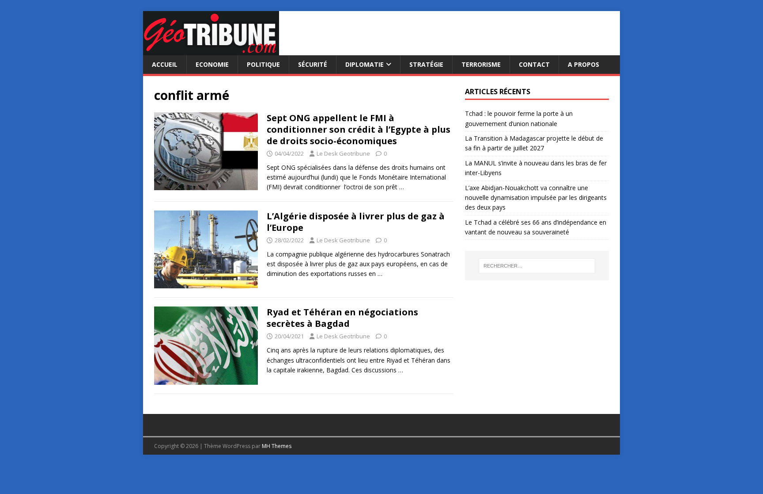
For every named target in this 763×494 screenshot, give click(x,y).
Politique (263, 64)
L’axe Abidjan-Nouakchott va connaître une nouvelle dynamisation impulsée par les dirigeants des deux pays (536, 198)
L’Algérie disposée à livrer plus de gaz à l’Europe (356, 222)
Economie (212, 64)
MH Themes (276, 446)
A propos (583, 64)
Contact (534, 64)
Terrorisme (481, 64)
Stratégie (426, 64)
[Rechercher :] (537, 265)
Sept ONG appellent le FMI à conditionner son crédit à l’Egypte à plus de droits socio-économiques (358, 129)
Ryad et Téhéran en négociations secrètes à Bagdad (342, 317)
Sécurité (312, 64)
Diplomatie (364, 64)
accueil (165, 64)
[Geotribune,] (211, 50)
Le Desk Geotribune (343, 153)
